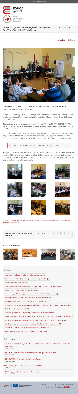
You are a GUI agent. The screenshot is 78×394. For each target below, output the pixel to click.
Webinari (45, 328)
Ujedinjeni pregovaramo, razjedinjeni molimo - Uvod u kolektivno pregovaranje (33, 324)
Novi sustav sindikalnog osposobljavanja (36, 298)
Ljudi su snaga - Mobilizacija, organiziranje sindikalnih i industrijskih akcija (31, 294)
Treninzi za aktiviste (58, 320)
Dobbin (67, 387)
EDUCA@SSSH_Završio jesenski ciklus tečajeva (22, 372)
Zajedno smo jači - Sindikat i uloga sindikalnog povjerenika (26, 331)
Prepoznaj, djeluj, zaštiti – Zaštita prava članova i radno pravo (27, 301)
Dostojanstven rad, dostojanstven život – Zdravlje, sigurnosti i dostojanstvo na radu (35, 220)
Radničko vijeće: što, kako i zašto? (17, 309)
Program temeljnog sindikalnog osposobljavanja (22, 305)
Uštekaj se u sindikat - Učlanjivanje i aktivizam (21, 328)
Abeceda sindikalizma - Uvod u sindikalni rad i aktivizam (25, 275)
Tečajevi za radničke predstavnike (18, 320)
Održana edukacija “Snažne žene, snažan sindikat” (24, 365)
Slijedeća (70, 40)
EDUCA (9, 290)
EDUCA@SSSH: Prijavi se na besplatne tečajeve (23, 359)
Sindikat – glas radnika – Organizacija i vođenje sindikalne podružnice (30, 313)
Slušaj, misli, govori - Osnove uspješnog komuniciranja (24, 316)
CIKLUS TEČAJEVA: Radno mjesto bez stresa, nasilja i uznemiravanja (30, 353)
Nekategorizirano (11, 298)
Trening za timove (40, 320)
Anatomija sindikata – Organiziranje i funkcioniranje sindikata (27, 279)
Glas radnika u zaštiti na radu (26, 290)
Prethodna (60, 40)
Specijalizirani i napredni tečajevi (58, 316)
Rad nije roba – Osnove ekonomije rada (57, 305)
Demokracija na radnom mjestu (16, 283)
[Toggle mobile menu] (74, 7)
